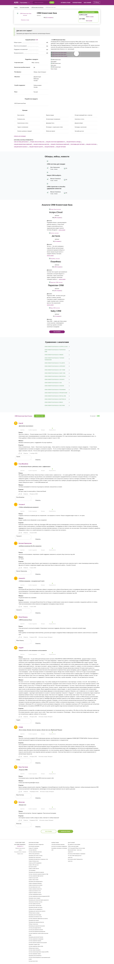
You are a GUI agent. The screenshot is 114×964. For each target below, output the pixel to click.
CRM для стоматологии (33, 924)
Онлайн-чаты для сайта (33, 877)
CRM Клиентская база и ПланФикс (55, 389)
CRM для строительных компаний (60, 144)
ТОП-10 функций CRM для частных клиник (76, 848)
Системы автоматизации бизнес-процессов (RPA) (38, 951)
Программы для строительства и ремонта (37, 911)
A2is (20, 2)
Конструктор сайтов (33, 866)
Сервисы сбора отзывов (33, 879)
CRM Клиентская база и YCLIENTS (55, 363)
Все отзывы (48, 831)
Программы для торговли (77, 144)
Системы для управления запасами (36, 929)
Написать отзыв (25, 20)
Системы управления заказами (35, 940)
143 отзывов (58, 266)
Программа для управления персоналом (37, 925)
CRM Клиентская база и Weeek (54, 354)
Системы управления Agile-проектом (36, 875)
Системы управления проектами (35, 851)
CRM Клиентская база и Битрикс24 (55, 399)
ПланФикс (56, 261)
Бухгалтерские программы (34, 846)
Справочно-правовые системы (35, 892)
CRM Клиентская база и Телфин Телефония (54, 358)
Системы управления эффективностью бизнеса (38, 918)
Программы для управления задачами (36, 872)
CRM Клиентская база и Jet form (55, 370)
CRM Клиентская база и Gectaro (55, 405)
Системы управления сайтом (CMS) (36, 946)
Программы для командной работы (36, 881)
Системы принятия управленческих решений (38, 942)
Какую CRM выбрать (54, 175)
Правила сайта (20, 853)
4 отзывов (57, 316)
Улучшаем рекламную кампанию (57, 844)
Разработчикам (77, 2)
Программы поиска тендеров (34, 898)
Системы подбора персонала (34, 903)
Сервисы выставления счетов (35, 890)
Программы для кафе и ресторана (35, 907)
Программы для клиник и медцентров (36, 844)
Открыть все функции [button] (20, 136)
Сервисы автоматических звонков (35, 885)
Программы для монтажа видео (35, 914)
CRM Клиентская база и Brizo (54, 402)
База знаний (87, 2)
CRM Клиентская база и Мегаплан (55, 376)
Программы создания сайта (34, 944)
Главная (16, 7)
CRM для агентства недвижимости (55, 141)
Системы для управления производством (37, 931)
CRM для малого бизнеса (21, 146)
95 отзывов (90, 16)
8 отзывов (89, 20)
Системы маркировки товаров (35, 953)
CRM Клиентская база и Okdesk (54, 385)
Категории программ (24, 7)
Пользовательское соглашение (20, 851)
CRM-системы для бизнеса (37, 7)
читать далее (62, 230)
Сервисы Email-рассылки (34, 861)
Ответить (25, 453)
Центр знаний (71, 842)
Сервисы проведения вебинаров (35, 883)
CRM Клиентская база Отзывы (23, 416)
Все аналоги (57, 331)
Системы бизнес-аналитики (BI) (35, 905)
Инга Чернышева (55, 167)
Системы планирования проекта (35, 894)
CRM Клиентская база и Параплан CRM (55, 350)
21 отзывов (58, 290)
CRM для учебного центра (36, 146)
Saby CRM (56, 311)
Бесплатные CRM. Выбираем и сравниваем (76, 853)
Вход (97, 2)
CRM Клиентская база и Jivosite (54, 379)
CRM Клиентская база (47, 13)
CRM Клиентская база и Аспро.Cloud (56, 346)
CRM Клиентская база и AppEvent (55, 366)
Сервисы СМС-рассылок (34, 864)
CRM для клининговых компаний (23, 144)
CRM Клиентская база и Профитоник (56, 392)
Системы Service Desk (33, 961)
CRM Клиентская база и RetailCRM (55, 396)
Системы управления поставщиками (36, 938)
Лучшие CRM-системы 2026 (37, 141)
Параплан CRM (56, 285)
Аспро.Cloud (83, 14)
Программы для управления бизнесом (36, 922)
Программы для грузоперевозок (35, 955)
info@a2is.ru (20, 846)
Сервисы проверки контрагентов (35, 888)
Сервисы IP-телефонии (33, 848)
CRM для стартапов (91, 144)
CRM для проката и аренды (73, 141)
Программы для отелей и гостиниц (35, 855)
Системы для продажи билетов (35, 927)
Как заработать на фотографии (74, 844)
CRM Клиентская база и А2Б (53, 382)
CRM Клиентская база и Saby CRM (55, 373)
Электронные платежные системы (35, 901)
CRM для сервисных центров (41, 144)
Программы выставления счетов (35, 916)
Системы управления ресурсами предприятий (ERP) (39, 896)
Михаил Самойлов (55, 178)
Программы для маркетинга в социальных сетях (38, 859)
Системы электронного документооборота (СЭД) (38, 874)
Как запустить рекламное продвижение (59, 846)
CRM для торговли (61, 146)
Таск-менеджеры (32, 870)
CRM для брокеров (49, 146)
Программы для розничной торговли (36, 937)
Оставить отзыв (65, 2)
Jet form (82, 18)
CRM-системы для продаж (56, 164)
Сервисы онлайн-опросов (34, 868)
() (21, 453)
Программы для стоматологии (35, 857)
